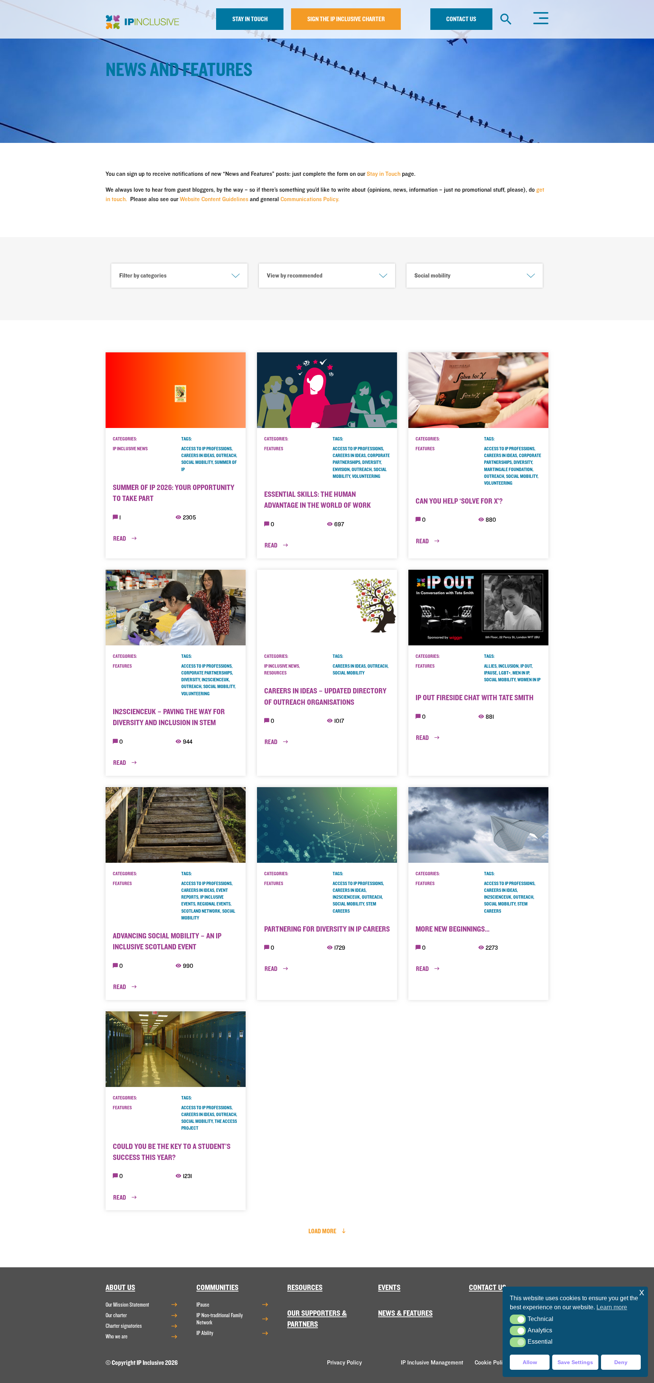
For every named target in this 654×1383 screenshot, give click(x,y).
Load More (323, 1231)
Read (120, 538)
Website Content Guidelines (214, 199)
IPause (202, 1305)
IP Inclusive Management (432, 1363)
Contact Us (487, 1288)
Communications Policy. (309, 199)
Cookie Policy (491, 1363)
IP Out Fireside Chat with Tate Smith (475, 698)
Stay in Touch (383, 174)
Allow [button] (530, 1362)
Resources (304, 1288)
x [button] (641, 1292)
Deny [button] (621, 1362)
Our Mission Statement (127, 1305)
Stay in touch (250, 19)
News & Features (405, 1313)
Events (389, 1288)
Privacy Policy (344, 1363)
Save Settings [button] (575, 1362)
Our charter (116, 1315)
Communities (217, 1288)
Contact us (461, 19)
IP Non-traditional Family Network (219, 1319)
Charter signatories (124, 1326)
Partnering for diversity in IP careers (327, 929)
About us (120, 1288)
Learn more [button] (611, 1307)
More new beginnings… (453, 929)
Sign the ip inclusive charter (346, 19)
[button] (517, 1319)
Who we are (117, 1336)
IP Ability (204, 1333)
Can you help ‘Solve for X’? (459, 501)
